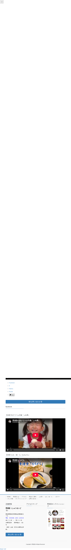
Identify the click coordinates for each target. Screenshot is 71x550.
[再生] (8, 450)
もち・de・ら (48, 496)
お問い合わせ (32, 498)
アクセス (24, 496)
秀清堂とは (16, 496)
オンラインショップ (20, 498)
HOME (9, 496)
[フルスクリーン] (63, 450)
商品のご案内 (32, 496)
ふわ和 (40, 496)
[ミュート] (60, 450)
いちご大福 (10, 498)
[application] (35, 435)
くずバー (57, 496)
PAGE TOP (3, 549)
